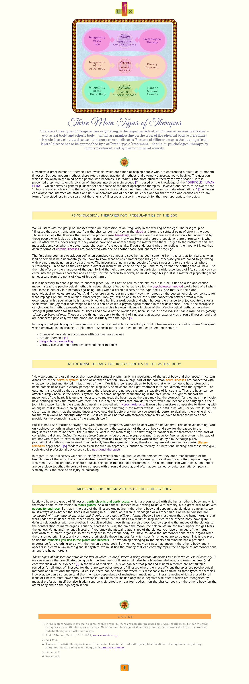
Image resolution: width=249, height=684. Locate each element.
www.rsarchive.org (105, 635)
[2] (199, 189)
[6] (77, 564)
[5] (65, 446)
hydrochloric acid (132, 404)
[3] (131, 318)
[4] (66, 338)
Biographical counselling (56, 341)
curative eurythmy (112, 647)
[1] (136, 182)
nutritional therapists (106, 449)
